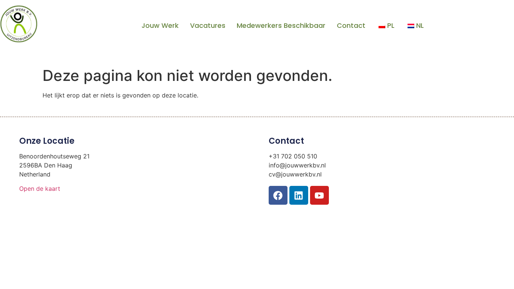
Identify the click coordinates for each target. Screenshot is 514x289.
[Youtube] (319, 195)
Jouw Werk (160, 25)
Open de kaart (39, 188)
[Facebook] (278, 195)
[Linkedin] (298, 195)
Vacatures (207, 25)
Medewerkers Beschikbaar (281, 25)
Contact (351, 25)
